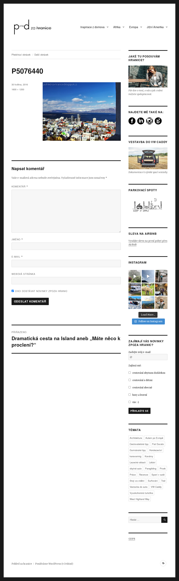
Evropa (133, 27)
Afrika (116, 27)
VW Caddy (156, 486)
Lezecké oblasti (138, 462)
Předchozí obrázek (21, 54)
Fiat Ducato (158, 444)
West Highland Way (139, 499)
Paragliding (150, 468)
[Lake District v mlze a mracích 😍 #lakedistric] (134, 276)
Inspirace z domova (92, 27)
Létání (152, 462)
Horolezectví (155, 450)
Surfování (153, 480)
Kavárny (149, 456)
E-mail (17, 256)
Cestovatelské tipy (139, 444)
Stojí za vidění (137, 480)
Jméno (17, 239)
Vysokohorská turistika (141, 493)
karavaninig (135, 456)
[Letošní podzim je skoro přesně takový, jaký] (148, 302)
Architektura (136, 438)
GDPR (131, 538)
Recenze (143, 474)
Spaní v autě (158, 474)
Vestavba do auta (138, 486)
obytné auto (136, 468)
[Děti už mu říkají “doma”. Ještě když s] (134, 289)
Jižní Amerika (155, 27)
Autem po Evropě (154, 438)
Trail (163, 480)
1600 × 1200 (18, 89)
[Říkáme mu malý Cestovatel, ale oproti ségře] (161, 302)
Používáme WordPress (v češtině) (54, 563)
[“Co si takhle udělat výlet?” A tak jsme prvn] (148, 276)
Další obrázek (41, 54)
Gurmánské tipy (138, 450)
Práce (133, 474)
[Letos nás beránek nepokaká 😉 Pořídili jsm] (161, 289)
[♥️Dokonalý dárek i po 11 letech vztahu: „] (161, 276)
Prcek (163, 468)
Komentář (20, 186)
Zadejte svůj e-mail (139, 352)
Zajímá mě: (134, 365)
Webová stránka (23, 274)
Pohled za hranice (22, 563)
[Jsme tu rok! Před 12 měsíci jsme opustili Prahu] (134, 302)
